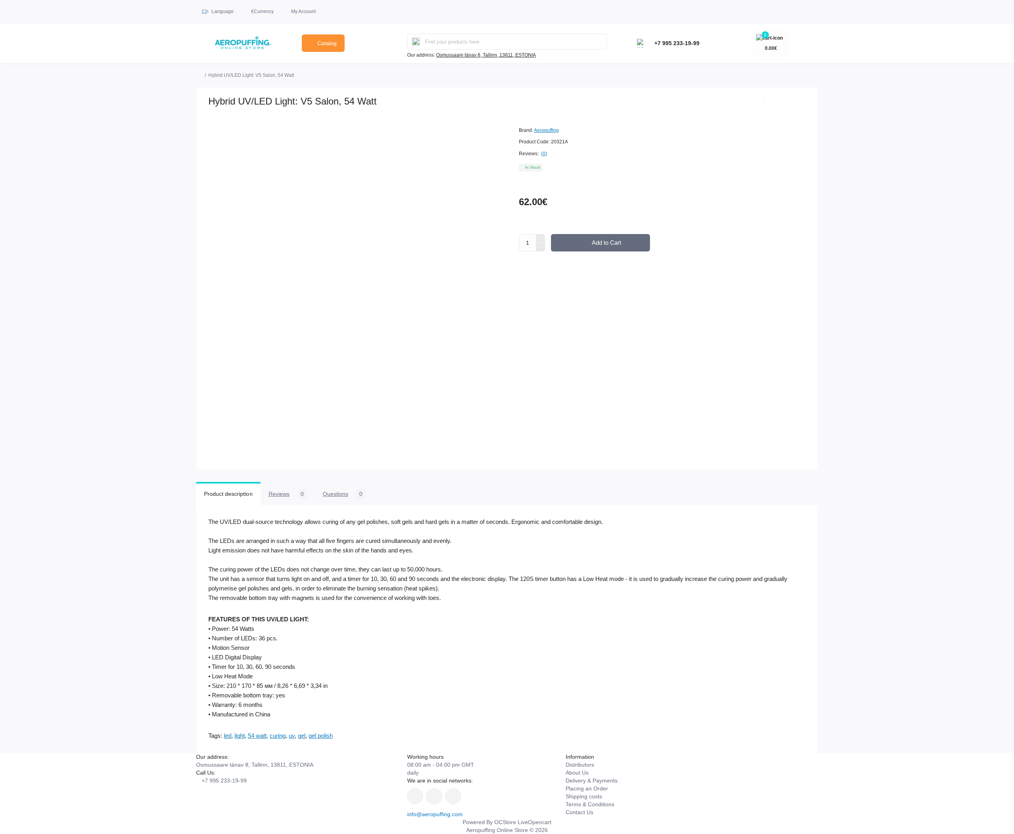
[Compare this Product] (797, 101)
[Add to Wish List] (773, 101)
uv (292, 735)
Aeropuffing (546, 130)
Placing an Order (587, 788)
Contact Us (579, 812)
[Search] (416, 42)
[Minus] (540, 247)
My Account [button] (303, 11)
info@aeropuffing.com (435, 814)
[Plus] (540, 238)
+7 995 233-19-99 (677, 43)
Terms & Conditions (590, 804)
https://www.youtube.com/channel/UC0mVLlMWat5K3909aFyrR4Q (453, 796)
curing (278, 735)
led (227, 735)
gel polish (321, 735)
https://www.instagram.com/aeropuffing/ (434, 796)
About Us (577, 772)
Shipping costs (584, 796)
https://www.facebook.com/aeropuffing (415, 796)
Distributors (580, 765)
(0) (544, 153)
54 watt (257, 735)
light (239, 735)
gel (301, 735)
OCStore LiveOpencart (522, 822)
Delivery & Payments (592, 780)
